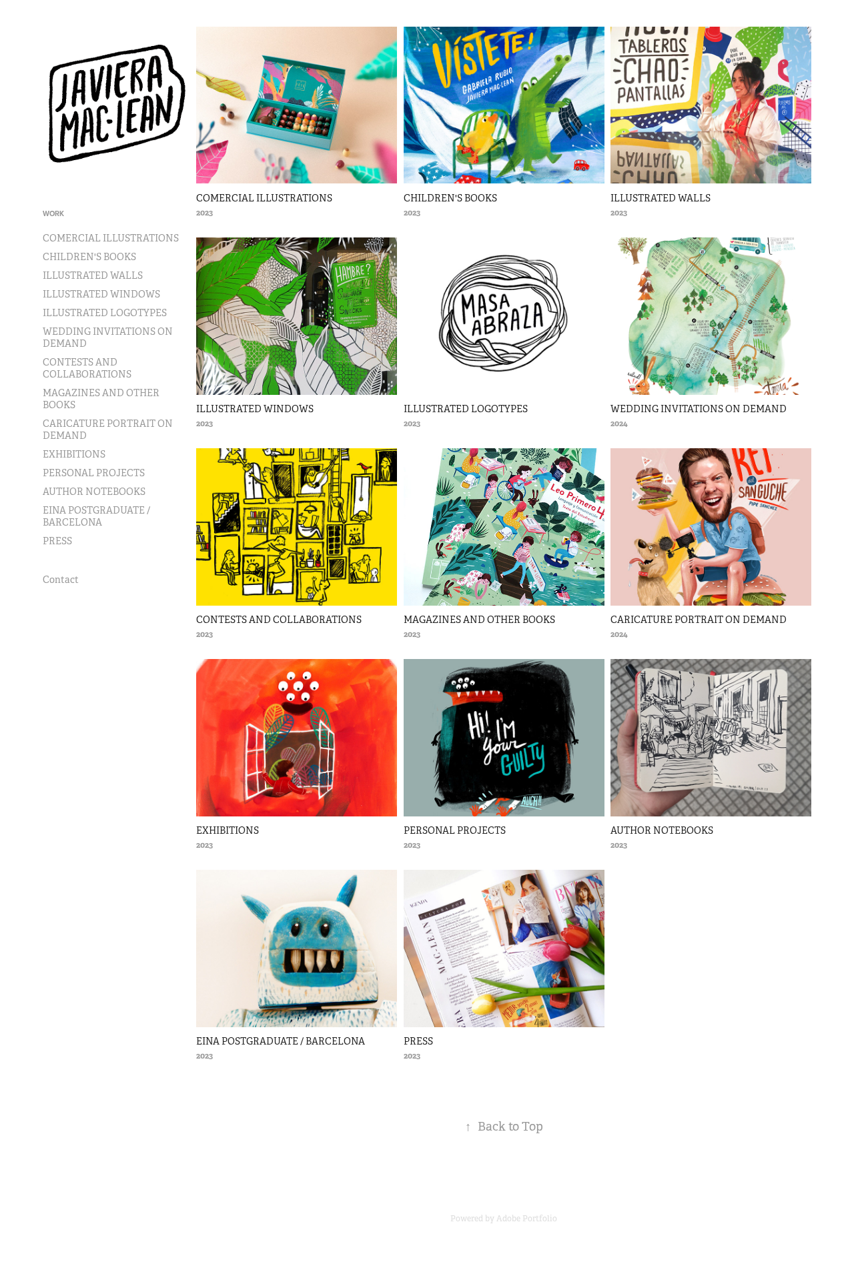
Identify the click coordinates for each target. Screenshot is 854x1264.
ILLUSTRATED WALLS (93, 275)
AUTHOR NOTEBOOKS (94, 492)
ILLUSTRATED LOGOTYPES (105, 313)
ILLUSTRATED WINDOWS (101, 294)
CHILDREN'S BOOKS (89, 257)
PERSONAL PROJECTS (94, 473)
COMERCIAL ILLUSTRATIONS (111, 238)
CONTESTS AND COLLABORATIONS (87, 368)
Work (53, 213)
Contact (61, 580)
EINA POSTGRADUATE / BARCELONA (96, 516)
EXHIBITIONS (74, 454)
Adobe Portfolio (526, 1218)
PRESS (57, 541)
